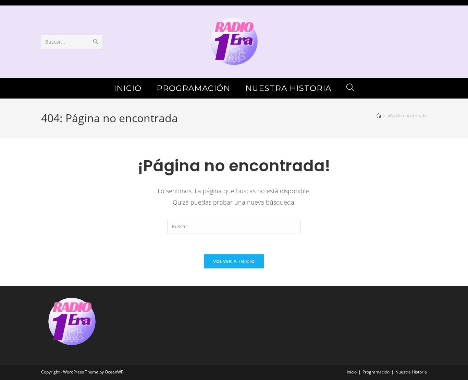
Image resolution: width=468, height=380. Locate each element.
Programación (376, 372)
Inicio (352, 372)
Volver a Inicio (234, 261)
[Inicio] (379, 116)
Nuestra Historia (411, 372)
